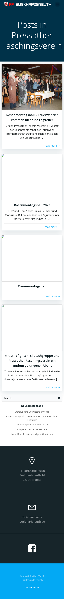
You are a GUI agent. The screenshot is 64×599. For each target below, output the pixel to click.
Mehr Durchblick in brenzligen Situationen (32, 434)
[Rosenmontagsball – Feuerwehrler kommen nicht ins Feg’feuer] (32, 86)
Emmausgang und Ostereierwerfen (32, 411)
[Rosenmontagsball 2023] (32, 177)
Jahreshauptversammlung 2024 (32, 424)
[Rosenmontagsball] (32, 258)
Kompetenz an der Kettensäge (32, 429)
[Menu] (57, 4)
